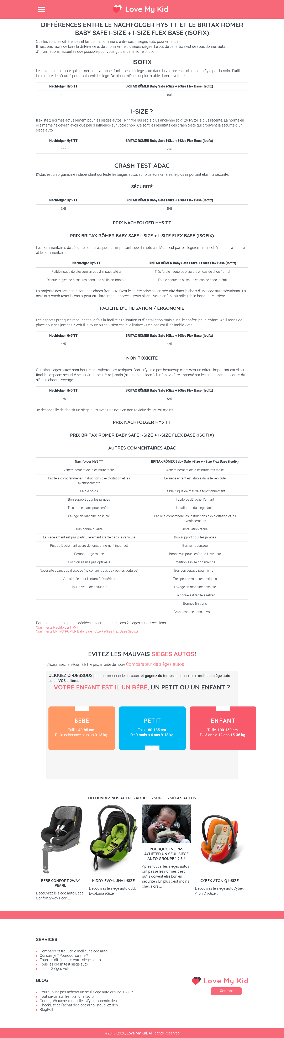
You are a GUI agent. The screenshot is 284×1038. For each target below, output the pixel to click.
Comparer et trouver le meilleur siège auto (73, 951)
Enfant (223, 728)
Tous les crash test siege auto (64, 964)
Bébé (81, 728)
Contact (226, 991)
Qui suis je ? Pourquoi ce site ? (64, 955)
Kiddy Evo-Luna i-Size (113, 880)
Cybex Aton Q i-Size (219, 880)
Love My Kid (146, 9)
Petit (152, 728)
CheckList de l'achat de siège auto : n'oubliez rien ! (80, 1005)
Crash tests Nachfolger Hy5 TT (58, 627)
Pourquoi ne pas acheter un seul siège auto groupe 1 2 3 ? (166, 854)
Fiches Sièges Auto (55, 968)
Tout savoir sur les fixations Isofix (67, 996)
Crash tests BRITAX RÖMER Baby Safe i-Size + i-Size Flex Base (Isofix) (87, 631)
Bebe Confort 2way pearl (60, 883)
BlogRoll (46, 1009)
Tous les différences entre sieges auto (70, 960)
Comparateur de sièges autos (155, 664)
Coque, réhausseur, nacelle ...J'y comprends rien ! (79, 1001)
